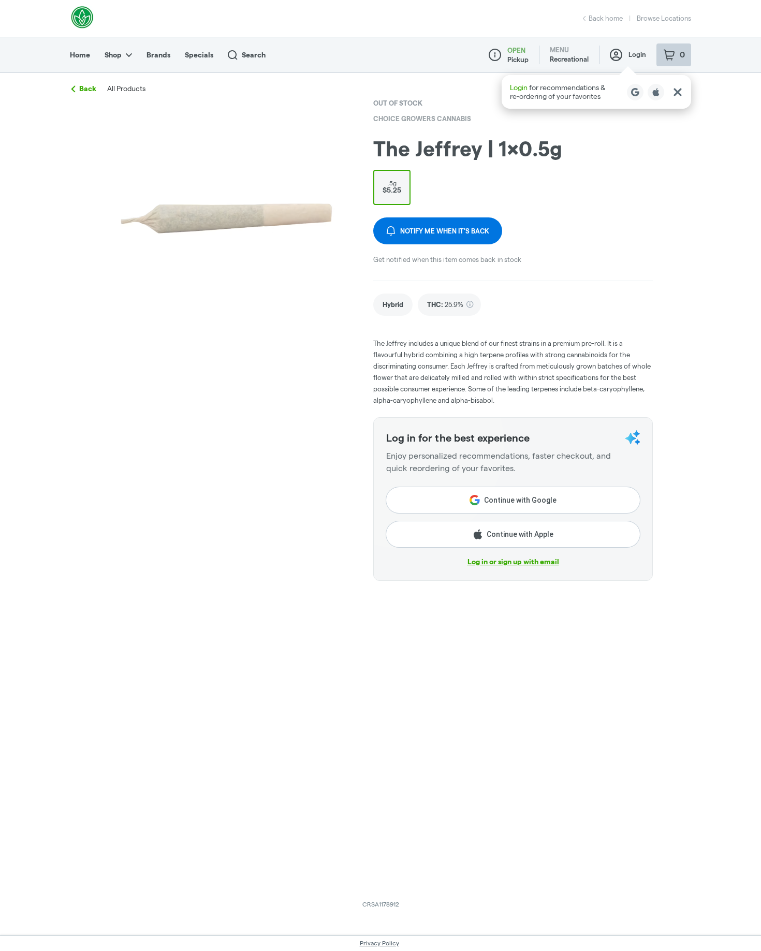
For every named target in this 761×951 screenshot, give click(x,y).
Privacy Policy (379, 943)
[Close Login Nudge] (677, 92)
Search (254, 55)
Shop (113, 55)
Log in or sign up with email (513, 562)
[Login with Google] (635, 92)
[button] (596, 92)
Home (80, 55)
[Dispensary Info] (495, 55)
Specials (199, 55)
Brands (158, 55)
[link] (393, 305)
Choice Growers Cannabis (422, 118)
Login (637, 54)
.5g (392, 187)
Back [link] (87, 88)
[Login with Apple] (656, 92)
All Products (126, 88)
